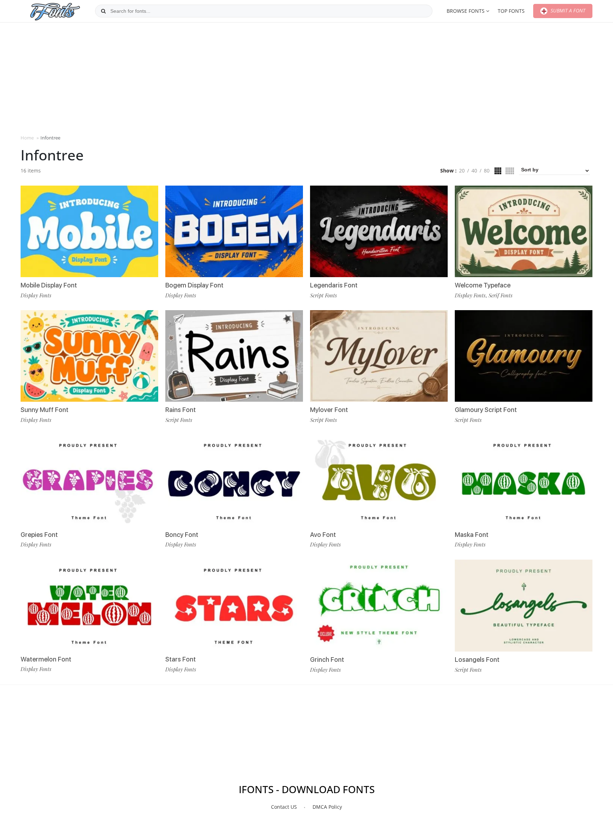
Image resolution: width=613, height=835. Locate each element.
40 (474, 170)
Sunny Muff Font (44, 409)
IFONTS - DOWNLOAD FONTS (307, 789)
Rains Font (180, 409)
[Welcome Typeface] (523, 231)
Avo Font (323, 534)
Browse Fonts (466, 10)
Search (103, 11)
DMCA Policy (327, 806)
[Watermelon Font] (89, 605)
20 (462, 170)
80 (487, 170)
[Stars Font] (234, 605)
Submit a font (567, 10)
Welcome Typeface (482, 285)
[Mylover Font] (379, 356)
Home (27, 137)
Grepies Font (39, 534)
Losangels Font (477, 659)
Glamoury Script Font (486, 409)
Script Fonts (178, 419)
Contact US (284, 806)
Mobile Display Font (49, 285)
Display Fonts (36, 295)
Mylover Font (329, 409)
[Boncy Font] (234, 480)
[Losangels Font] (523, 606)
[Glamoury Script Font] (523, 356)
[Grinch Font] (379, 606)
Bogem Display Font (194, 285)
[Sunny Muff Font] (89, 356)
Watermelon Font (46, 659)
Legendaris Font (334, 285)
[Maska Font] (523, 480)
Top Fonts (511, 10)
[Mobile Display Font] (89, 231)
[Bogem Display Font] (234, 231)
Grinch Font (327, 659)
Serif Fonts (500, 295)
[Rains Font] (234, 356)
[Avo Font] (379, 480)
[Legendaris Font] (379, 231)
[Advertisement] (306, 77)
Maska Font (471, 534)
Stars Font (180, 659)
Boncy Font (181, 534)
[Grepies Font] (89, 480)
